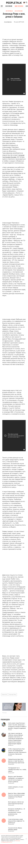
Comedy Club (4, 694)
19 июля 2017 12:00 (19, 22)
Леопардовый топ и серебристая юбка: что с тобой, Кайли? (17, 769)
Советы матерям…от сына (15, 787)
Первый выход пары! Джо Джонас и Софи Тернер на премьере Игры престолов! (16, 761)
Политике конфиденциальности (10, 841)
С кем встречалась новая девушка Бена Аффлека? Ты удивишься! (16, 821)
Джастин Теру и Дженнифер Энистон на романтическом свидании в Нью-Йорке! (16, 795)
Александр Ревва (12, 694)
